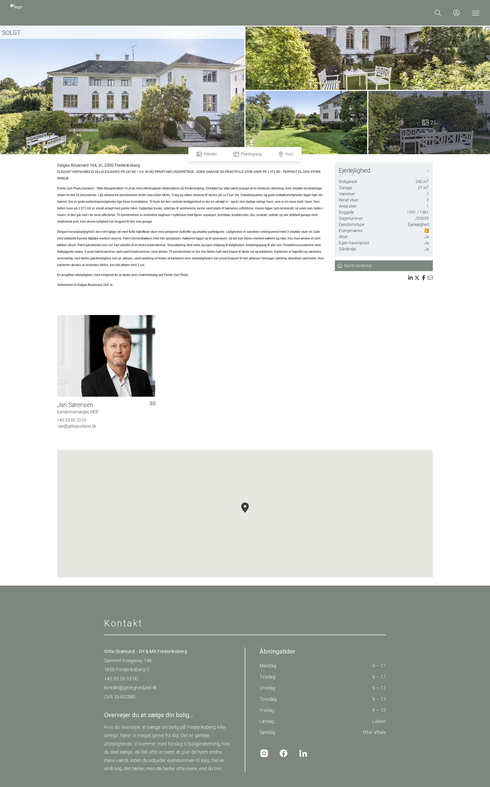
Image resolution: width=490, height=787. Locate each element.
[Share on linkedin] (410, 277)
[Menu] (475, 13)
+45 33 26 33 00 (72, 420)
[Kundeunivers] (456, 13)
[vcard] (152, 408)
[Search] (438, 13)
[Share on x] (417, 277)
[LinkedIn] (303, 753)
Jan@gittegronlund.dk (76, 426)
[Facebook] (283, 753)
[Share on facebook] (423, 277)
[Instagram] (264, 753)
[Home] (127, 13)
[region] (245, 513)
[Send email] (430, 277)
